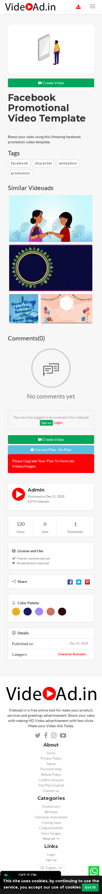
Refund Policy (51, 775)
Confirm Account (51, 780)
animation (68, 163)
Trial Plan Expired (51, 785)
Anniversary (51, 806)
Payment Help (51, 769)
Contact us (51, 791)
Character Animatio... (73, 654)
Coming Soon (51, 823)
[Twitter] (78, 581)
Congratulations (51, 828)
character (43, 163)
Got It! (90, 887)
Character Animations (51, 817)
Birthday (51, 812)
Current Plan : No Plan (52, 450)
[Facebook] (70, 581)
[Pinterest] (87, 581)
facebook (19, 163)
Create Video (53, 83)
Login (58, 422)
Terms (51, 753)
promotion (20, 173)
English (51, 868)
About (51, 764)
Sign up (46, 422)
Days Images (51, 833)
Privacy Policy (51, 758)
